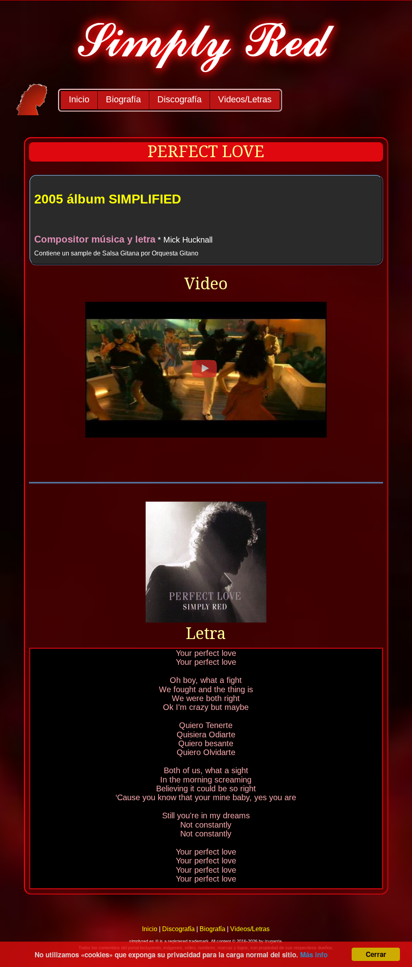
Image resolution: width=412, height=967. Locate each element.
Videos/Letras (245, 99)
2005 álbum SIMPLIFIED (107, 199)
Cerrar (376, 954)
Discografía (179, 99)
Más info (314, 954)
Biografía (123, 99)
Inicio (79, 99)
